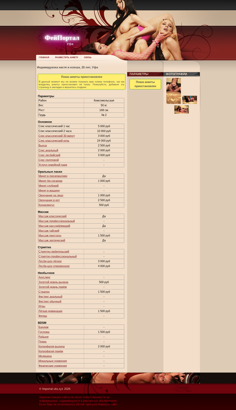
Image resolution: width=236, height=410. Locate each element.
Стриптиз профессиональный (58, 256)
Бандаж (44, 327)
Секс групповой (49, 160)
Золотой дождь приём (53, 286)
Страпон (44, 291)
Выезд (43, 145)
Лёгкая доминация (50, 311)
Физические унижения (53, 365)
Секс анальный (48, 150)
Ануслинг (44, 277)
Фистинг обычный (50, 301)
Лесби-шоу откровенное (54, 266)
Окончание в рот (49, 200)
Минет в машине (49, 190)
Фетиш (43, 315)
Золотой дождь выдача (53, 282)
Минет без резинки (50, 180)
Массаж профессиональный (57, 221)
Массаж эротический (52, 240)
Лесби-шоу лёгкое (50, 261)
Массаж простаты (50, 235)
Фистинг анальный (50, 296)
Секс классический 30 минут (57, 135)
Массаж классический (53, 216)
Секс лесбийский (49, 155)
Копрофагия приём (51, 351)
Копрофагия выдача (52, 346)
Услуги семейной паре (53, 164)
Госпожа (44, 331)
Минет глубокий (49, 185)
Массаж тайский (49, 230)
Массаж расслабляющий (54, 225)
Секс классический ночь (54, 140)
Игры (42, 306)
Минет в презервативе (53, 176)
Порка (42, 341)
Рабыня (44, 336)
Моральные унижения (53, 360)
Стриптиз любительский (54, 251)
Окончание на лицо (51, 195)
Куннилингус (47, 205)
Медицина (45, 356)
